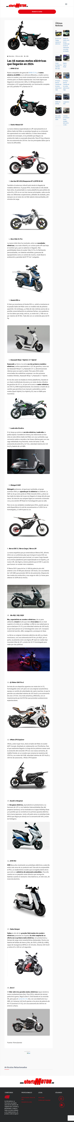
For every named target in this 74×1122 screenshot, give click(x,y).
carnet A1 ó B (22, 999)
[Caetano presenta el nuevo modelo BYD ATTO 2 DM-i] (66, 110)
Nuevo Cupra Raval (65, 65)
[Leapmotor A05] (66, 96)
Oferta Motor (11, 56)
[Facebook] (61, 1105)
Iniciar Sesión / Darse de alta (28, 1098)
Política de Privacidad (44, 1100)
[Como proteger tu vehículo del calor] (58, 58)
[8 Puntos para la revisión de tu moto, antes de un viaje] (58, 75)
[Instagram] (61, 1098)
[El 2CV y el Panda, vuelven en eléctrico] (58, 33)
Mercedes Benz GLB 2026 (58, 117)
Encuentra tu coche (26, 1102)
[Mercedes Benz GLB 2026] (58, 110)
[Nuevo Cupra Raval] (66, 58)
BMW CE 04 (33, 73)
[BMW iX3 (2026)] (58, 96)
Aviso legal (41, 1097)
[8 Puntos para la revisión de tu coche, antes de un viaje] (66, 75)
